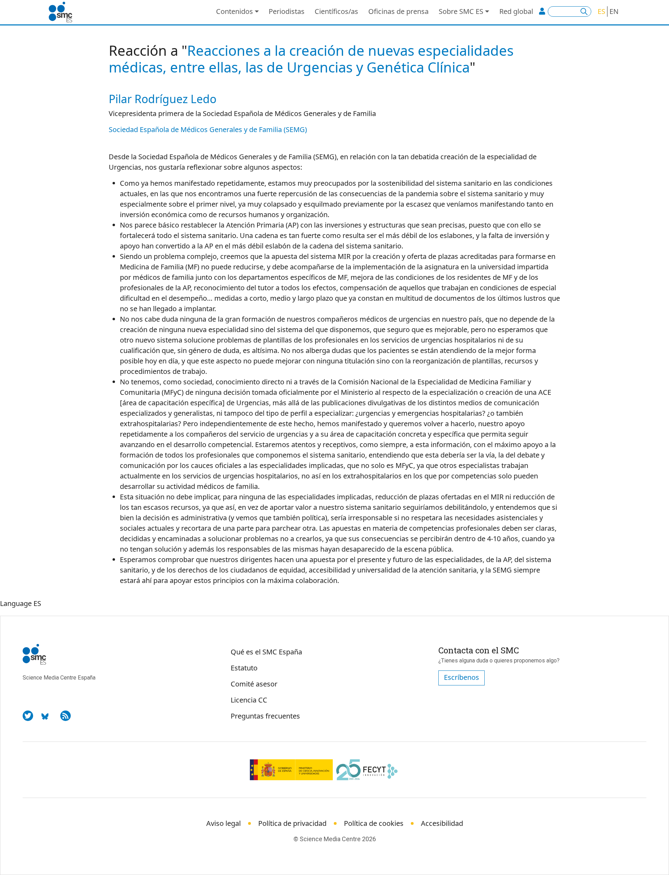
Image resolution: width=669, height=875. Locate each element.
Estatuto (244, 668)
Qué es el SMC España (266, 652)
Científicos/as (336, 11)
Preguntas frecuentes (265, 716)
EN (613, 11)
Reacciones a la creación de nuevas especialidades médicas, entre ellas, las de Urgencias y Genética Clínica (311, 59)
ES (601, 11)
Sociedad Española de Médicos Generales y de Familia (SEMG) (208, 129)
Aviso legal (223, 823)
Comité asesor (254, 684)
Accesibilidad (442, 823)
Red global (516, 11)
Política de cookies (373, 823)
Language (16, 603)
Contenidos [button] (234, 11)
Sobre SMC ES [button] (461, 11)
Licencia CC (249, 700)
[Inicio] (63, 12)
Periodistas (287, 11)
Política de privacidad (292, 823)
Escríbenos (461, 677)
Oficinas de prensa (398, 11)
